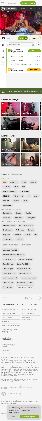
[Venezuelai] (4, 182)
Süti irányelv (6, 321)
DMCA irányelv (7, 317)
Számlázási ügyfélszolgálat (7, 352)
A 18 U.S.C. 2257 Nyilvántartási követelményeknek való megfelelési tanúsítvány (19, 402)
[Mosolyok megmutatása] (32, 44)
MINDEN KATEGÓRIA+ (25, 287)
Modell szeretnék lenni (29, 309)
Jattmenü (34, 51)
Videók (23, 9)
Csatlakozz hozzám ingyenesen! (21, 32)
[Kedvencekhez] (3, 38)
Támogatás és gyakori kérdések (9, 346)
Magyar (31, 298)
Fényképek (35, 9)
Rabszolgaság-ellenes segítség (10, 331)
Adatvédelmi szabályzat (10, 309)
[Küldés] (38, 44)
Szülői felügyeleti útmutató (11, 325)
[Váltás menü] (2, 3)
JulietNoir (6, 174)
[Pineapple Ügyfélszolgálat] (3, 394)
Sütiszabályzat (14, 412)
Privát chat (33, 70)
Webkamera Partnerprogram (27, 318)
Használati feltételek (9, 313)
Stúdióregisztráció (28, 313)
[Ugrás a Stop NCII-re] (15, 394)
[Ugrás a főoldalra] (12, 3)
